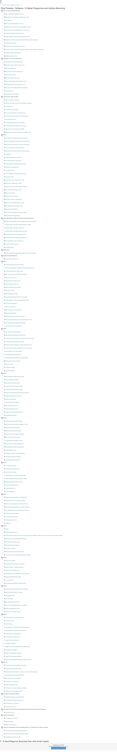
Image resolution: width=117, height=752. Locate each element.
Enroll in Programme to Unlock (58, 748)
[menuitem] (1, 3)
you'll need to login (64, 746)
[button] (1, 1)
